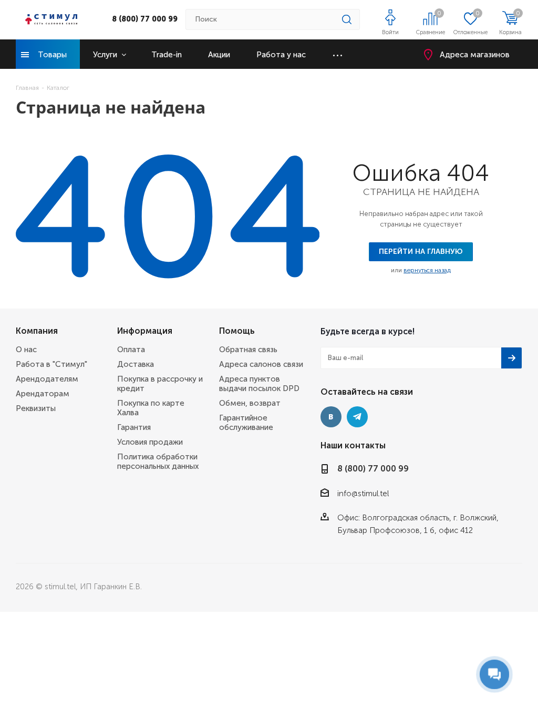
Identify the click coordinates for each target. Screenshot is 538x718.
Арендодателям (47, 379)
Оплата (131, 349)
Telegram (357, 416)
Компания (37, 331)
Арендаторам (42, 393)
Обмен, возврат (250, 403)
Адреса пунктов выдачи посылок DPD (259, 383)
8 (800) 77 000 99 (145, 19)
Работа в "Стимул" (51, 364)
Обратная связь (248, 349)
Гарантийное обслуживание (246, 422)
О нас (26, 349)
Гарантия (134, 427)
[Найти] (347, 19)
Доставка (135, 364)
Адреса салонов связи (261, 364)
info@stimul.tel (363, 493)
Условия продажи (150, 442)
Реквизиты (36, 408)
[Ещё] (337, 54)
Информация (144, 331)
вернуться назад (427, 270)
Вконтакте (331, 416)
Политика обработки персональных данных (158, 461)
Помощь (237, 331)
